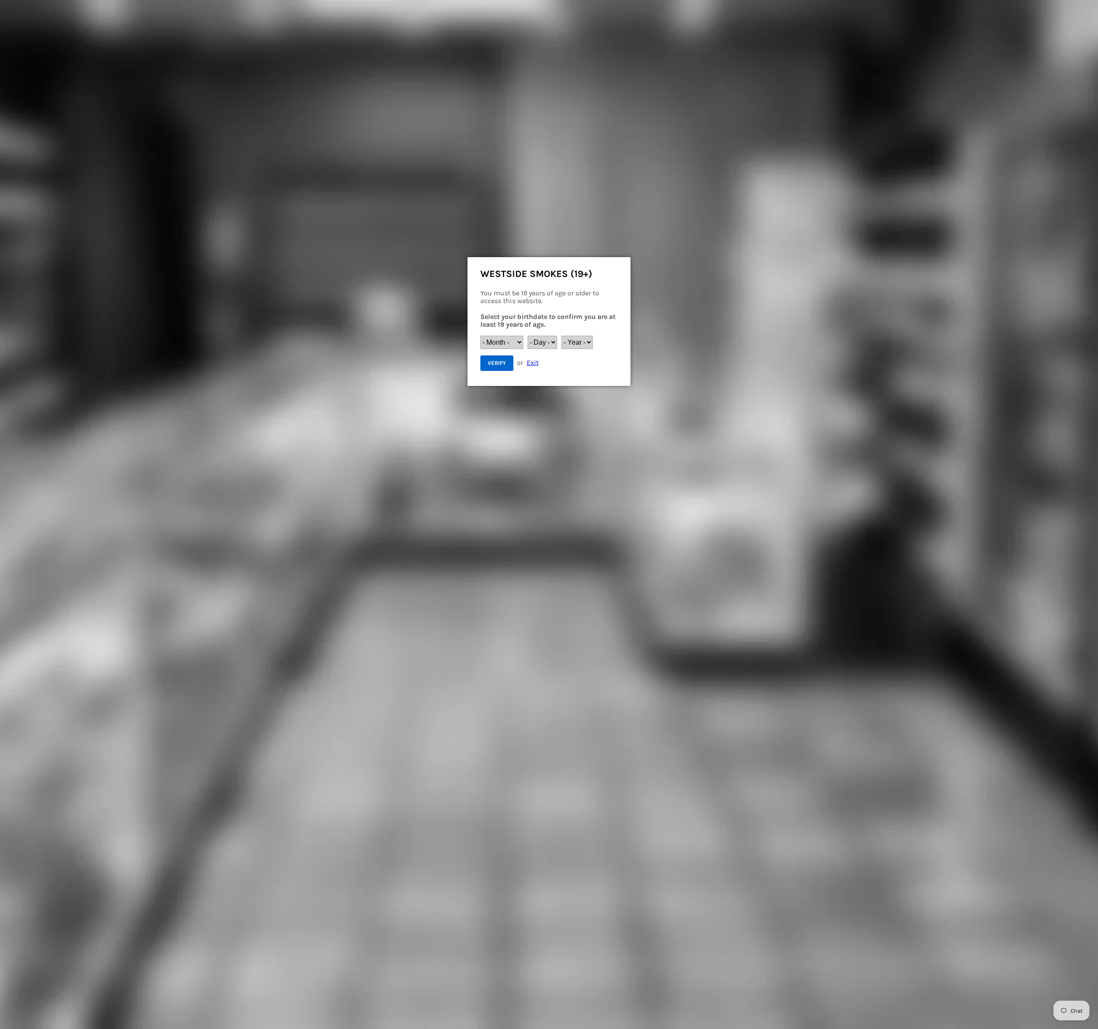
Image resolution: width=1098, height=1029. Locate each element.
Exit (533, 362)
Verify (497, 363)
